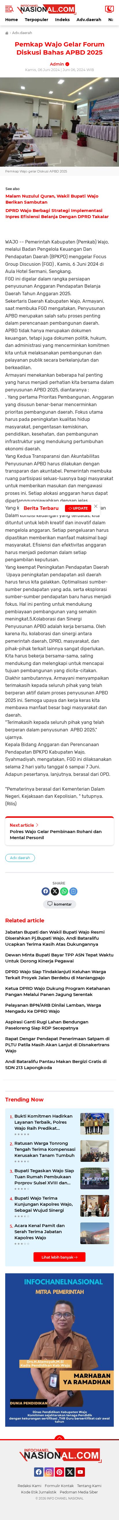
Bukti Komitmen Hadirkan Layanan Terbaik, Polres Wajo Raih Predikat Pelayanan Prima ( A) (43, 1122)
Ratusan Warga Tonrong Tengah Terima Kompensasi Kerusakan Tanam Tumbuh (44, 1149)
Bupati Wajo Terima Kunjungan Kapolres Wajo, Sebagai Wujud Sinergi (43, 1204)
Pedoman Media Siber (79, 1492)
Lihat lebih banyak (57, 1257)
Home (11, 19)
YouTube (84, 1479)
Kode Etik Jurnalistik (38, 1492)
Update (80, 508)
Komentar (62, 904)
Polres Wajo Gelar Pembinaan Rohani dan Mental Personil (56, 834)
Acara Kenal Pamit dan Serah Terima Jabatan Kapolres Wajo (39, 1231)
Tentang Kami (89, 1486)
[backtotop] (59, 1440)
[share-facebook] (46, 891)
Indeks (62, 19)
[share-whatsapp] (64, 891)
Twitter (72, 1479)
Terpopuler (36, 19)
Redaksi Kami (29, 1486)
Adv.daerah (89, 19)
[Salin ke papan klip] (73, 891)
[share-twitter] (55, 891)
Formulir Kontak (59, 1486)
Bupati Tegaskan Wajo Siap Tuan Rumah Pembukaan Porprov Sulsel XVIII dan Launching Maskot (44, 1177)
